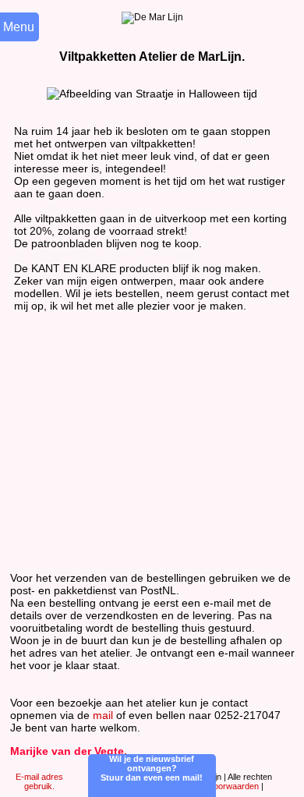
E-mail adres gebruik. (39, 781)
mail (103, 715)
